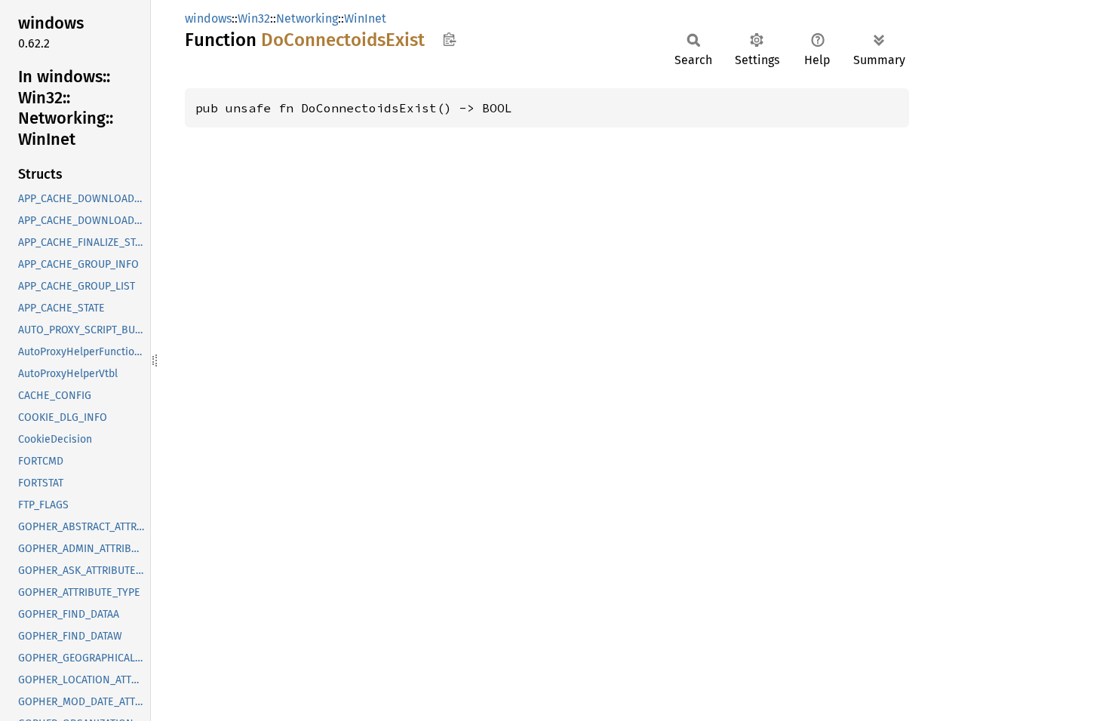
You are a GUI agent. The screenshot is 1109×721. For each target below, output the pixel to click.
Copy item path (449, 39)
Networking (307, 18)
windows (208, 18)
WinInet (365, 18)
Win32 (254, 18)
